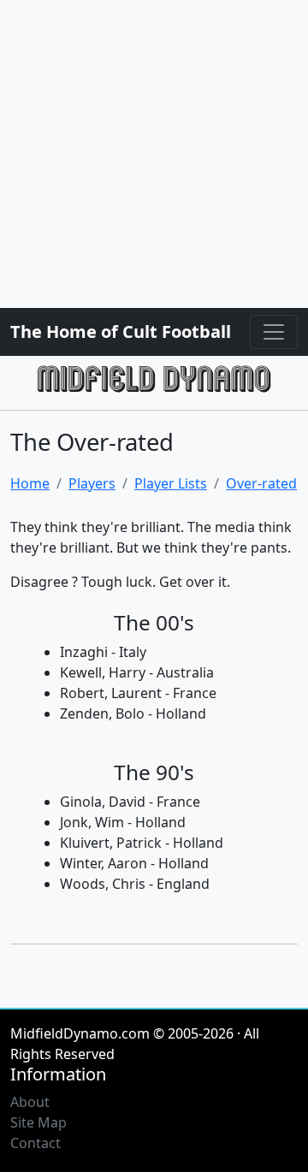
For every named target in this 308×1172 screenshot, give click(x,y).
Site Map (38, 1122)
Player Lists (170, 483)
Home (30, 483)
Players (92, 483)
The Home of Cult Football (120, 331)
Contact (35, 1143)
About (30, 1101)
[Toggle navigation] (274, 332)
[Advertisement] (154, 154)
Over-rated (261, 483)
